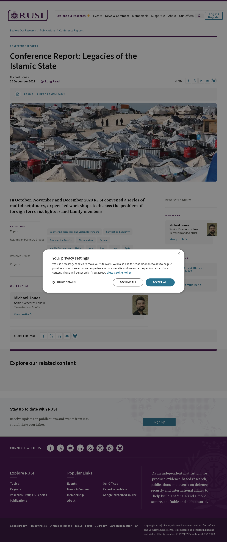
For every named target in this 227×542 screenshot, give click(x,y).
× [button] (178, 253)
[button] (64, 282)
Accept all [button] (160, 282)
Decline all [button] (128, 282)
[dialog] (113, 271)
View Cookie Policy (119, 272)
